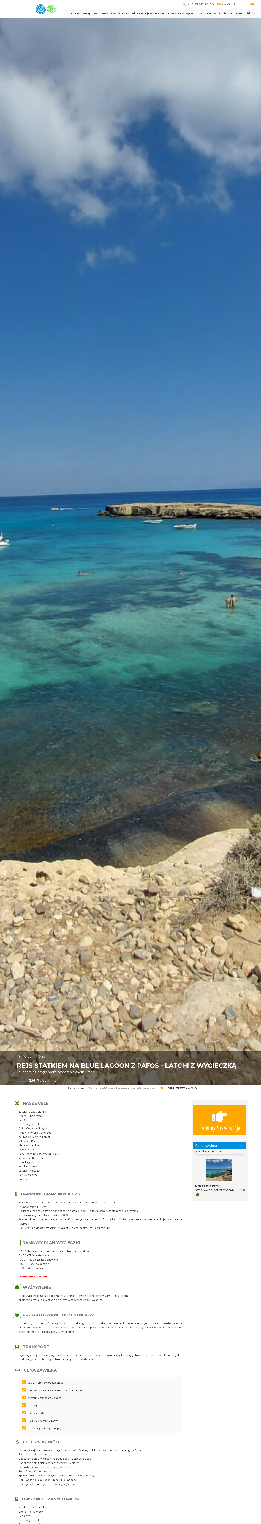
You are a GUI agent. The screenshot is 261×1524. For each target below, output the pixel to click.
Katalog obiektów (244, 13)
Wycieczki (191, 13)
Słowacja (115, 13)
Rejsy (181, 13)
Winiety (103, 13)
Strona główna (76, 1088)
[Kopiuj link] (197, 1195)
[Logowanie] (252, 4)
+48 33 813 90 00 (200, 4)
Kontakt (75, 13)
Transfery (171, 13)
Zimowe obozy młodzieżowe (216, 13)
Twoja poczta (89, 13)
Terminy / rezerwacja (220, 1127)
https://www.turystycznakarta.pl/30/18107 (221, 1190)
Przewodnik (128, 13)
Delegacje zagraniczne (150, 13)
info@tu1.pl (229, 4)
